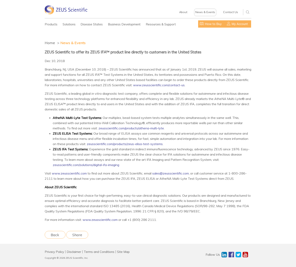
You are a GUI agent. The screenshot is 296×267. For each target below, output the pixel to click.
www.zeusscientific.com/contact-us (159, 85)
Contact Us (230, 12)
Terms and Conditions (99, 251)
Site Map (123, 251)
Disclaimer (74, 251)
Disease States (92, 24)
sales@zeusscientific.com (170, 173)
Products (51, 24)
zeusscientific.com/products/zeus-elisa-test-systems (125, 144)
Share (77, 234)
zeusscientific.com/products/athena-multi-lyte (131, 128)
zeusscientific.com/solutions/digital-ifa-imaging (86, 165)
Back (55, 234)
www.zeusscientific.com (69, 173)
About (183, 12)
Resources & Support (161, 24)
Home (50, 43)
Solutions (69, 24)
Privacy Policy (54, 251)
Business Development (124, 24)
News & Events (205, 12)
